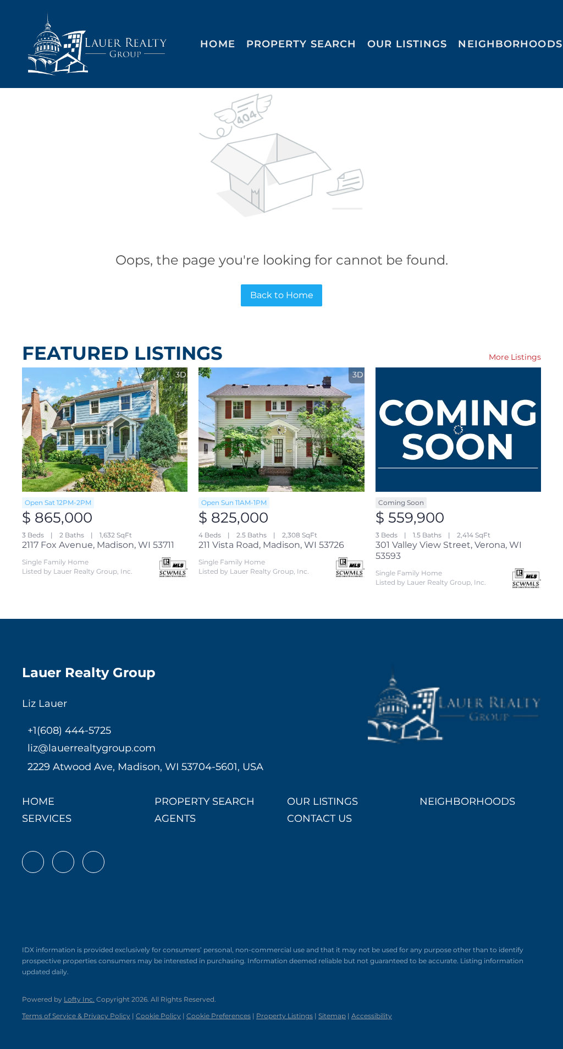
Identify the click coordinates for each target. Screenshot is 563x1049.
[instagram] (93, 862)
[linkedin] (63, 862)
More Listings (515, 357)
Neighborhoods (510, 44)
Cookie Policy (158, 1016)
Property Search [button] (301, 44)
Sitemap (332, 1016)
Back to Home (281, 295)
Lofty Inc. (79, 999)
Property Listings (284, 1016)
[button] (97, 44)
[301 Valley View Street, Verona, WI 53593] (458, 429)
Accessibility (371, 1016)
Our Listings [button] (407, 44)
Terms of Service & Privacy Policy (76, 1016)
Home (217, 44)
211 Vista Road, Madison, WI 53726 (271, 545)
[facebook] (33, 862)
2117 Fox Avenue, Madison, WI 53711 (98, 545)
